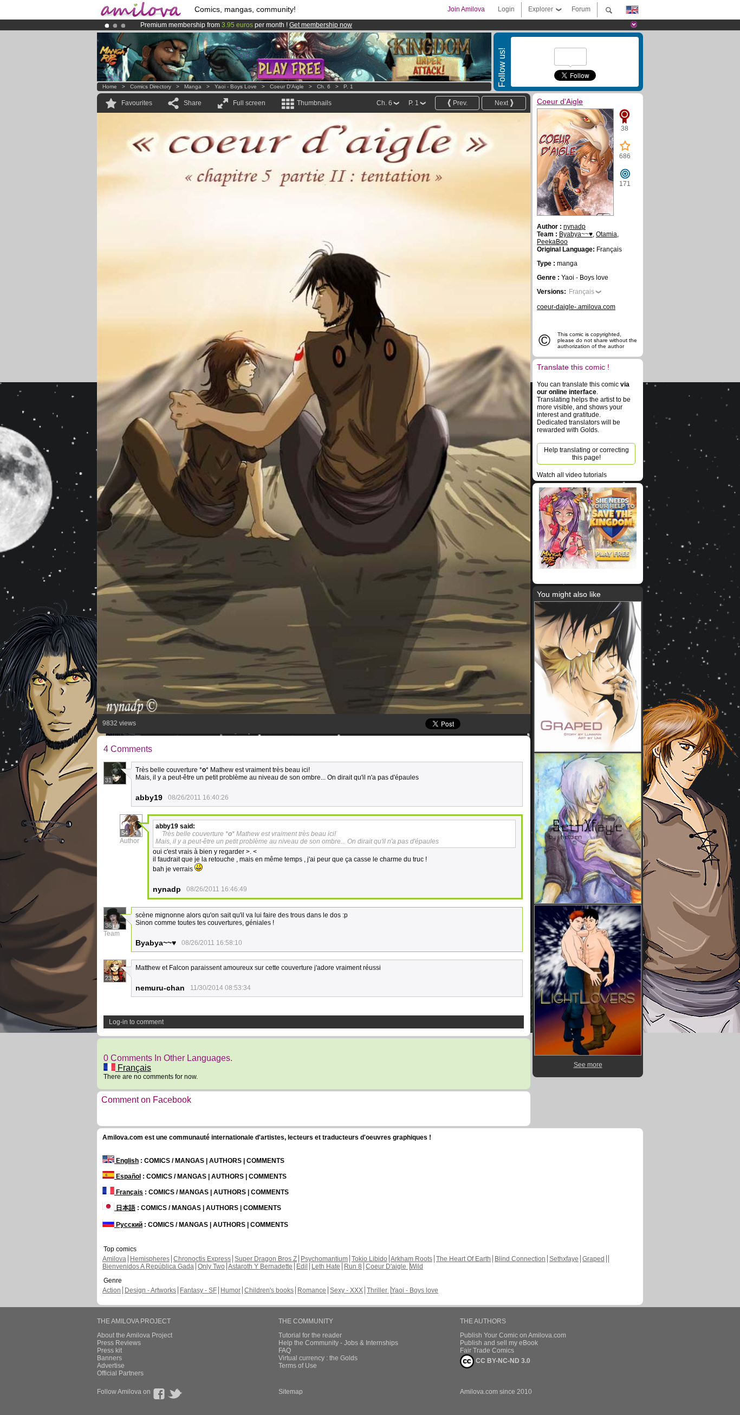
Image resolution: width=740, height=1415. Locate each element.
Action (111, 1290)
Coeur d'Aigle (287, 86)
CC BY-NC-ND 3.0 (502, 1361)
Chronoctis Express (202, 1259)
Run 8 (353, 1266)
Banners (109, 1358)
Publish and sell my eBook (499, 1343)
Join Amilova (466, 9)
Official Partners (120, 1373)
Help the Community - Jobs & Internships (338, 1343)
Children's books (269, 1290)
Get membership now (320, 25)
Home (109, 86)
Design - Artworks (150, 1290)
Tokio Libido (369, 1259)
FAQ (284, 1350)
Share (193, 103)
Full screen (249, 103)
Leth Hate (325, 1266)
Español (127, 1176)
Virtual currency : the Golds (318, 1358)
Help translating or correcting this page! (586, 453)
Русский (128, 1225)
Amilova (114, 1259)
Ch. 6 (323, 86)
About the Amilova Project (134, 1335)
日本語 (124, 1208)
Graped (593, 1259)
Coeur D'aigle (387, 1266)
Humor (230, 1290)
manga (193, 86)
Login (506, 9)
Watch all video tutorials (572, 475)
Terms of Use (297, 1365)
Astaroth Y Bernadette (260, 1266)
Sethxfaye (564, 1259)
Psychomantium (324, 1259)
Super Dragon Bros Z (266, 1259)
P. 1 (348, 86)
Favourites (136, 103)
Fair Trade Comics (487, 1350)
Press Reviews (119, 1343)
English (126, 1161)
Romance (311, 1290)
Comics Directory (150, 86)
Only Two (211, 1266)
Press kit (109, 1350)
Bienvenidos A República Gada (148, 1266)
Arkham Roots (411, 1259)
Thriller (378, 1290)
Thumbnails (314, 103)
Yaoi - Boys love (236, 86)
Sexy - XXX (346, 1290)
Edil (302, 1266)
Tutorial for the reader (310, 1335)
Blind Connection (520, 1259)
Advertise (111, 1365)
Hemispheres (150, 1259)
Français (133, 1067)
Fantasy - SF (198, 1290)
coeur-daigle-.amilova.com (576, 307)
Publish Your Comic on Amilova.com (513, 1335)
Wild (416, 1266)
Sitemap (290, 1391)
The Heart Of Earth (463, 1259)
